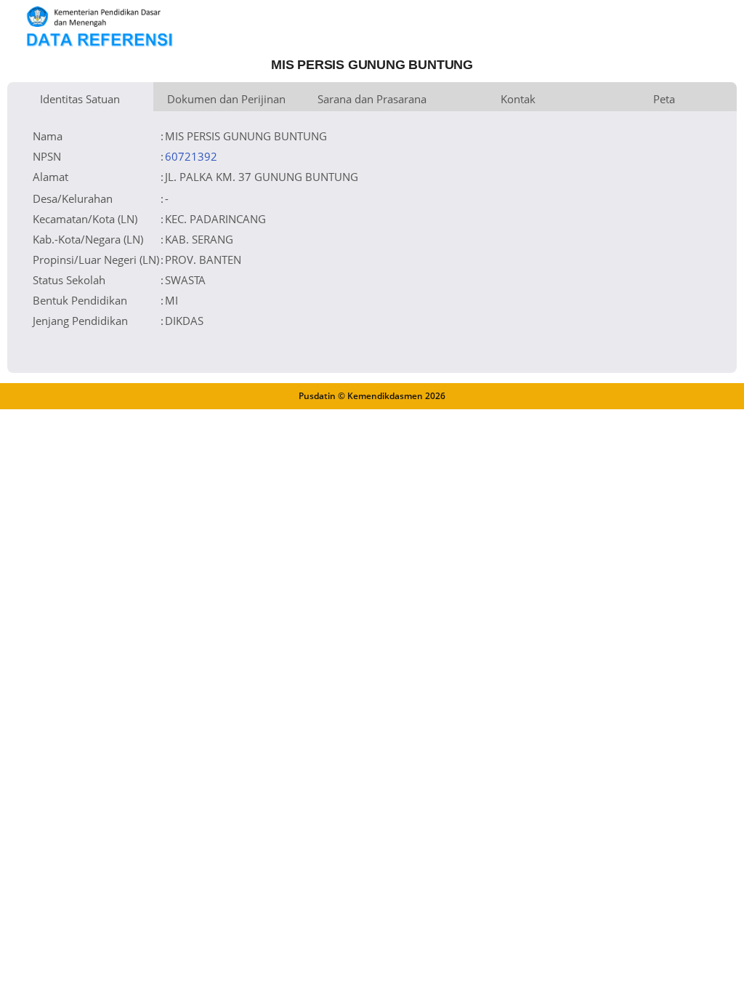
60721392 (191, 156)
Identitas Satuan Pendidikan (80, 101)
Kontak (518, 99)
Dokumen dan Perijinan (226, 99)
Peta (664, 99)
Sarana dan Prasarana (372, 99)
